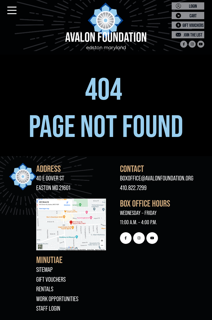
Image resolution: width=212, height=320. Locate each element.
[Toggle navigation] (7, 9)
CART (193, 15)
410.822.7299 (133, 188)
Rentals (44, 289)
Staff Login (48, 308)
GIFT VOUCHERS (193, 25)
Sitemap (44, 269)
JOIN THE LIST (193, 35)
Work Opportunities (57, 299)
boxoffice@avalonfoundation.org (156, 178)
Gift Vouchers (51, 279)
